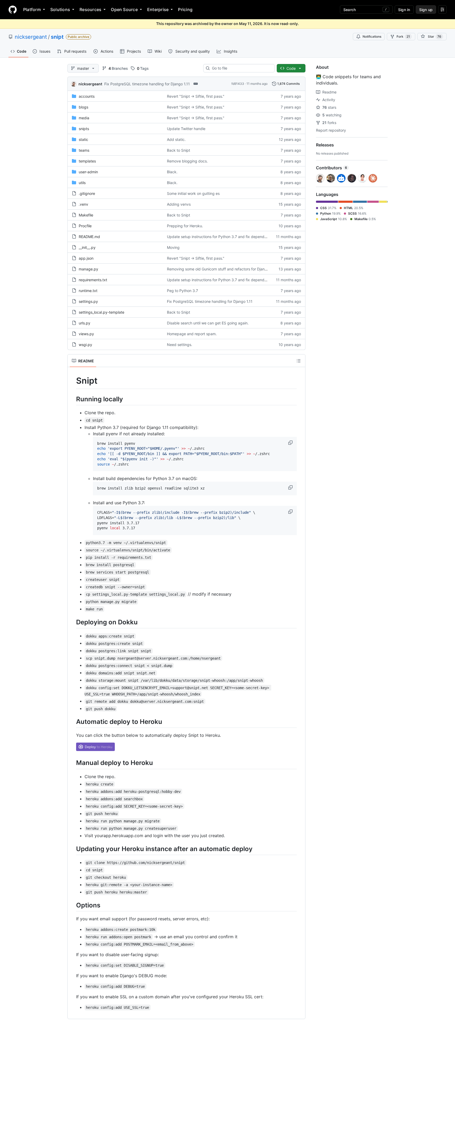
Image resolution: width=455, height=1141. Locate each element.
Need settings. (179, 344)
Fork (403, 36)
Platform (32, 9)
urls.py (84, 323)
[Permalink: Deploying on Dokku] (72, 622)
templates (87, 161)
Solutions (60, 9)
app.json (86, 258)
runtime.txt (88, 290)
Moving (173, 247)
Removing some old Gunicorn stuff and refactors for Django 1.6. (221, 269)
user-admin (88, 172)
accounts (87, 96)
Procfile (85, 226)
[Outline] (298, 361)
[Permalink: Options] (72, 905)
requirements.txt (93, 280)
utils (82, 182)
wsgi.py (85, 344)
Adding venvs (179, 204)
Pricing (185, 9)
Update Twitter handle (186, 128)
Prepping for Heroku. (185, 226)
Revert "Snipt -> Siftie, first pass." (195, 96)
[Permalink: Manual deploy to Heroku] (72, 763)
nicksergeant (31, 37)
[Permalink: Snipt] (72, 380)
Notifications (372, 36)
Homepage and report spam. (192, 334)
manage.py (88, 269)
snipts (84, 128)
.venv (83, 204)
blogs (83, 107)
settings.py (88, 301)
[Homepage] (12, 9)
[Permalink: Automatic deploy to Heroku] (72, 721)
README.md (89, 236)
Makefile (86, 215)
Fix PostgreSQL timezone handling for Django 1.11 (147, 84)
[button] (291, 442)
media (84, 118)
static (83, 139)
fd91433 (237, 84)
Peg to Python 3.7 (182, 290)
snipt (57, 37)
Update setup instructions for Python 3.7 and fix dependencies (221, 236)
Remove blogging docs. (187, 161)
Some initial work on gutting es (193, 193)
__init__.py (87, 247)
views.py (86, 334)
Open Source (124, 9)
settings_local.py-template (101, 312)
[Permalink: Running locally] (72, 399)
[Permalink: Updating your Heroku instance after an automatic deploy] (72, 848)
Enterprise (158, 9)
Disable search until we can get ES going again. (208, 323)
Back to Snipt (178, 150)
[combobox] (241, 68)
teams (84, 150)
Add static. (176, 139)
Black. (172, 172)
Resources (90, 9)
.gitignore (87, 193)
